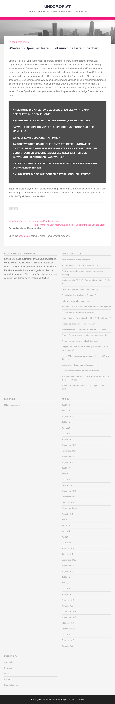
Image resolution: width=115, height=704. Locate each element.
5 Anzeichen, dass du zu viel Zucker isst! (80, 365)
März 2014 (66, 543)
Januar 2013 (67, 606)
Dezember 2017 (69, 445)
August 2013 (67, 571)
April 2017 (66, 474)
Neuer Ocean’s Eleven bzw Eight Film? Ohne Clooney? (86, 318)
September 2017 (69, 456)
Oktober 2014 (68, 502)
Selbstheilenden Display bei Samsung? (79, 295)
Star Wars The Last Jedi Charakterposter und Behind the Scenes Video (70, 225)
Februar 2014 (68, 548)
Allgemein (8, 662)
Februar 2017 (68, 485)
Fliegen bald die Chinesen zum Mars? (78, 324)
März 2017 (66, 479)
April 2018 (66, 439)
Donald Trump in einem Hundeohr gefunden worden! (85, 335)
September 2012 (69, 629)
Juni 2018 (66, 428)
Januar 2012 (67, 646)
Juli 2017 (66, 468)
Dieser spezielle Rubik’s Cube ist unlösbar (80, 371)
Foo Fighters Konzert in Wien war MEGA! (80, 265)
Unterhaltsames (11, 685)
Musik (6, 673)
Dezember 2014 (69, 491)
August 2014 (67, 514)
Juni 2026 (66, 410)
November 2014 (69, 497)
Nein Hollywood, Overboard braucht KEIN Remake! (84, 329)
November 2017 (69, 451)
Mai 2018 (66, 434)
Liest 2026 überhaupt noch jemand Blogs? (80, 289)
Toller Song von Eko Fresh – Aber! (77, 301)
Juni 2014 (66, 525)
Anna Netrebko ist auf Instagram (76, 260)
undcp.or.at (57, 6)
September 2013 (69, 565)
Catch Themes (77, 699)
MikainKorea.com (12, 405)
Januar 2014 (67, 554)
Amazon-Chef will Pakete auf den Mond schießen (34, 221)
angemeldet (24, 236)
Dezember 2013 (69, 560)
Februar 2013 (68, 600)
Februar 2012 (68, 640)
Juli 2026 (66, 405)
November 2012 (69, 617)
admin (26, 42)
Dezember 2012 (69, 611)
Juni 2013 (66, 583)
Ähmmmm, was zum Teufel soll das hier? (80, 341)
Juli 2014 (66, 520)
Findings (13, 209)
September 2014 (69, 508)
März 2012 (66, 634)
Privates (7, 679)
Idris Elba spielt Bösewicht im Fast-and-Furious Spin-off (86, 306)
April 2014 (66, 537)
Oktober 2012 (68, 623)
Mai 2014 (66, 531)
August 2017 (67, 462)
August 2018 (67, 416)
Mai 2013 (66, 588)
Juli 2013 (66, 577)
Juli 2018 (66, 422)
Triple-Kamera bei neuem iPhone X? (78, 312)
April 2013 (66, 594)
